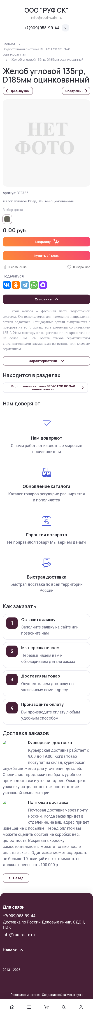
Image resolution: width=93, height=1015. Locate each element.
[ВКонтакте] (7, 285)
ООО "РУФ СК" (46, 10)
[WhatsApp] (34, 285)
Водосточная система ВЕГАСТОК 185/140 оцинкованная (36, 52)
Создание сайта (54, 995)
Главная (9, 44)
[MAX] (43, 285)
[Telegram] (25, 285)
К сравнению (18, 267)
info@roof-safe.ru (19, 934)
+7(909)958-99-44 (42, 27)
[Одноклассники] (16, 285)
